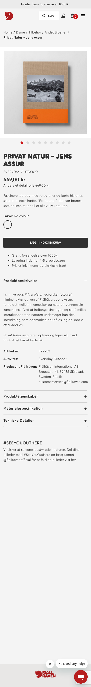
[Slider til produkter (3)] (39, 142)
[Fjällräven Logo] (45, 674)
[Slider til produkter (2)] (33, 142)
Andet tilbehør (56, 32)
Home (7, 32)
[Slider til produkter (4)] (45, 142)
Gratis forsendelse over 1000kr (35, 255)
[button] (73, 15)
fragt (62, 266)
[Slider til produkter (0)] (22, 142)
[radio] (7, 224)
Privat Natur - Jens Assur (23, 37)
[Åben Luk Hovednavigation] (83, 16)
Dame (20, 32)
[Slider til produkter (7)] (63, 142)
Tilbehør (35, 32)
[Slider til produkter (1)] (27, 142)
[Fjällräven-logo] (17, 15)
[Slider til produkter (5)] (51, 142)
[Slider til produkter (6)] (57, 142)
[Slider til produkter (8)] (69, 142)
